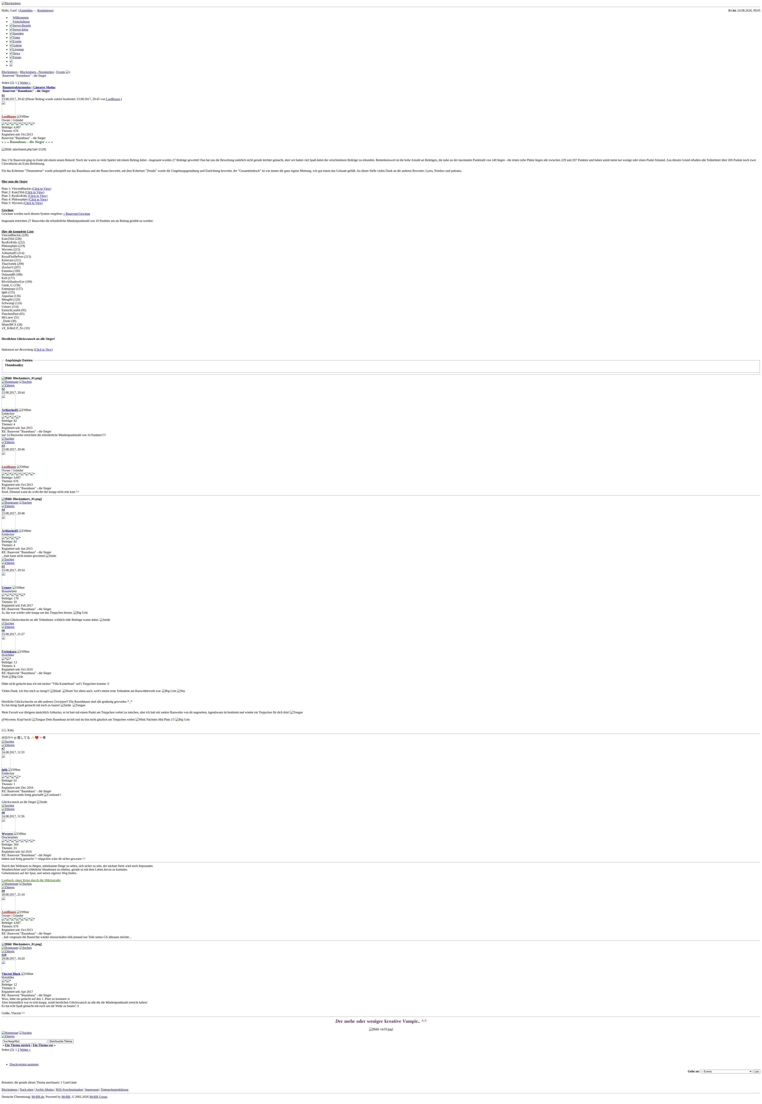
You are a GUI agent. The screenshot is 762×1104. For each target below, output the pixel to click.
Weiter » (25, 82)
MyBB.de (38, 1096)
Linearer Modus (44, 87)
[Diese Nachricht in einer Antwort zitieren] (8, 385)
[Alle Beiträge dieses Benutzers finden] (25, 381)
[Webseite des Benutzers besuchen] (10, 381)
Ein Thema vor (43, 1045)
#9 (3, 891)
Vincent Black (11, 973)
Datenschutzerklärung (114, 1089)
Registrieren (44, 10)
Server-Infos (20, 29)
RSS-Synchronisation (69, 1089)
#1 (3, 95)
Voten (16, 37)
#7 (3, 748)
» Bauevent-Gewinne (76, 213)
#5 (3, 566)
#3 (3, 445)
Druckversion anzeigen (24, 1064)
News (16, 53)
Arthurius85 (10, 410)
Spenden (18, 33)
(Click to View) (41, 188)
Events (17, 41)
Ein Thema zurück (17, 1045)
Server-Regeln (22, 25)
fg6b (5, 769)
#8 (3, 812)
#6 (3, 630)
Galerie (17, 45)
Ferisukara (9, 651)
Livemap (18, 49)
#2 (3, 389)
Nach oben (26, 1089)
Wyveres (7, 833)
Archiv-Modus (44, 1089)
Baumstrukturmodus (17, 87)
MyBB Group (98, 1096)
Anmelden (26, 10)
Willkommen (21, 17)
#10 (4, 955)
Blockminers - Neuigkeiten (37, 72)
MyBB (66, 1096)
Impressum (92, 1089)
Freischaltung (21, 21)
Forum (17, 57)
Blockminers (9, 72)
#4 (3, 509)
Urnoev (7, 587)
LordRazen (113, 99)
